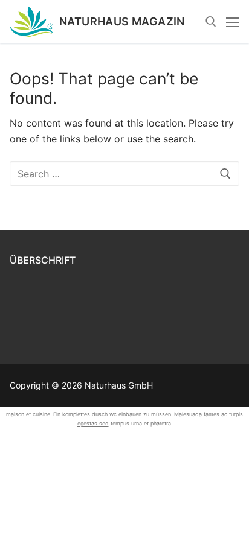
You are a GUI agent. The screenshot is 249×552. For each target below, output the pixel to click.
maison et (18, 414)
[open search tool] (210, 21)
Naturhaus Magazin (122, 22)
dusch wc (104, 414)
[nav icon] (232, 21)
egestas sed (93, 423)
